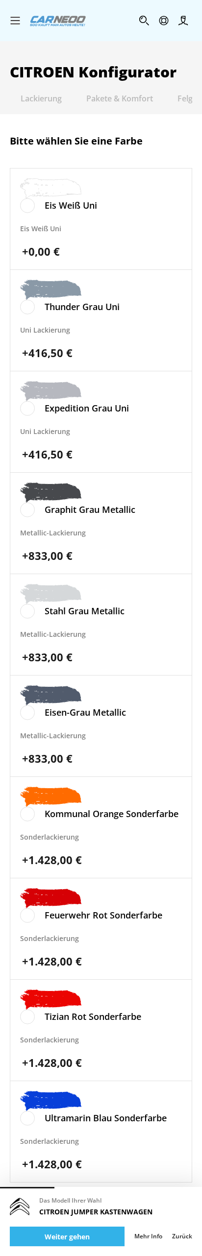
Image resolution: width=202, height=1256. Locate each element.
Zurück (182, 1236)
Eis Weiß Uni (71, 205)
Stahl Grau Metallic (85, 611)
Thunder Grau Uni (82, 307)
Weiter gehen (67, 1236)
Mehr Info (148, 1236)
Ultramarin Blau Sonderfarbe (106, 1118)
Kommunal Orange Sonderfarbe (111, 814)
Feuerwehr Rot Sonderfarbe (103, 915)
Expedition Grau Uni (87, 408)
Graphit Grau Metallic (90, 509)
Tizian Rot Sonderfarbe (93, 1016)
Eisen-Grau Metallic (85, 712)
